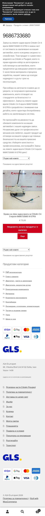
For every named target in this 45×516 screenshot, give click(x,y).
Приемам (8, 19)
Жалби (9, 401)
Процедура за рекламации (18, 435)
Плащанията (12, 425)
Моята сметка (12, 421)
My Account (7, 511)
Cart (35, 509)
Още (22, 236)
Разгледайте (12, 440)
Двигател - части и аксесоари (19, 280)
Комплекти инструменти (16, 297)
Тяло (8, 314)
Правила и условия (15, 430)
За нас (9, 406)
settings (27, 14)
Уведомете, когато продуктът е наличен (22, 228)
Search (22, 511)
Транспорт (11, 445)
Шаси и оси (11, 319)
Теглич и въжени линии (16, 310)
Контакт (9, 416)
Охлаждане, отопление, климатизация (22, 306)
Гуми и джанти (12, 276)
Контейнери (11, 302)
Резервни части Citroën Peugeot (21, 387)
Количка (10, 411)
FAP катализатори (14, 272)
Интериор (10, 293)
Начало (9, 25)
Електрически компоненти (17, 289)
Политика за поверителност (19, 392)
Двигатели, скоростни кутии (18, 285)
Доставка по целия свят (17, 396)
